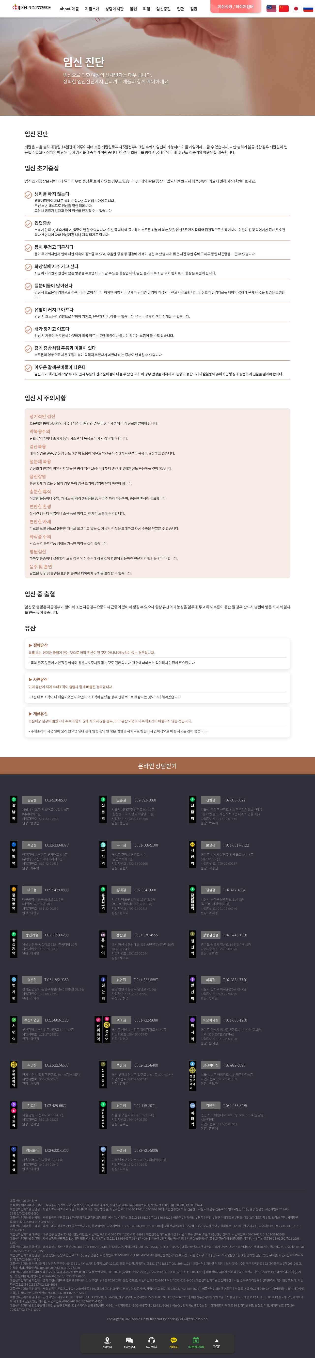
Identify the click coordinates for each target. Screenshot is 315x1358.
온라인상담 (129, 1347)
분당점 (210, 845)
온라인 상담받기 (157, 765)
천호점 (32, 1105)
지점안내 (107, 1347)
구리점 (121, 845)
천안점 (121, 979)
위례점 (121, 1020)
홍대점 (121, 889)
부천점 (121, 1065)
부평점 (32, 845)
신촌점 (121, 800)
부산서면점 (32, 1020)
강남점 (32, 800)
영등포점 (32, 1150)
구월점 (121, 1150)
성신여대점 (211, 1065)
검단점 (210, 1105)
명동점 (121, 1105)
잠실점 (210, 889)
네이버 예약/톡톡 (196, 1347)
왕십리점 (32, 934)
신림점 (210, 800)
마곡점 (210, 979)
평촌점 (32, 979)
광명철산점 (211, 934)
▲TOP (216, 1343)
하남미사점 (211, 1020)
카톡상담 (173, 1347)
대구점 (32, 889)
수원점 (32, 1065)
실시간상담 (151, 1347)
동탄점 (121, 934)
